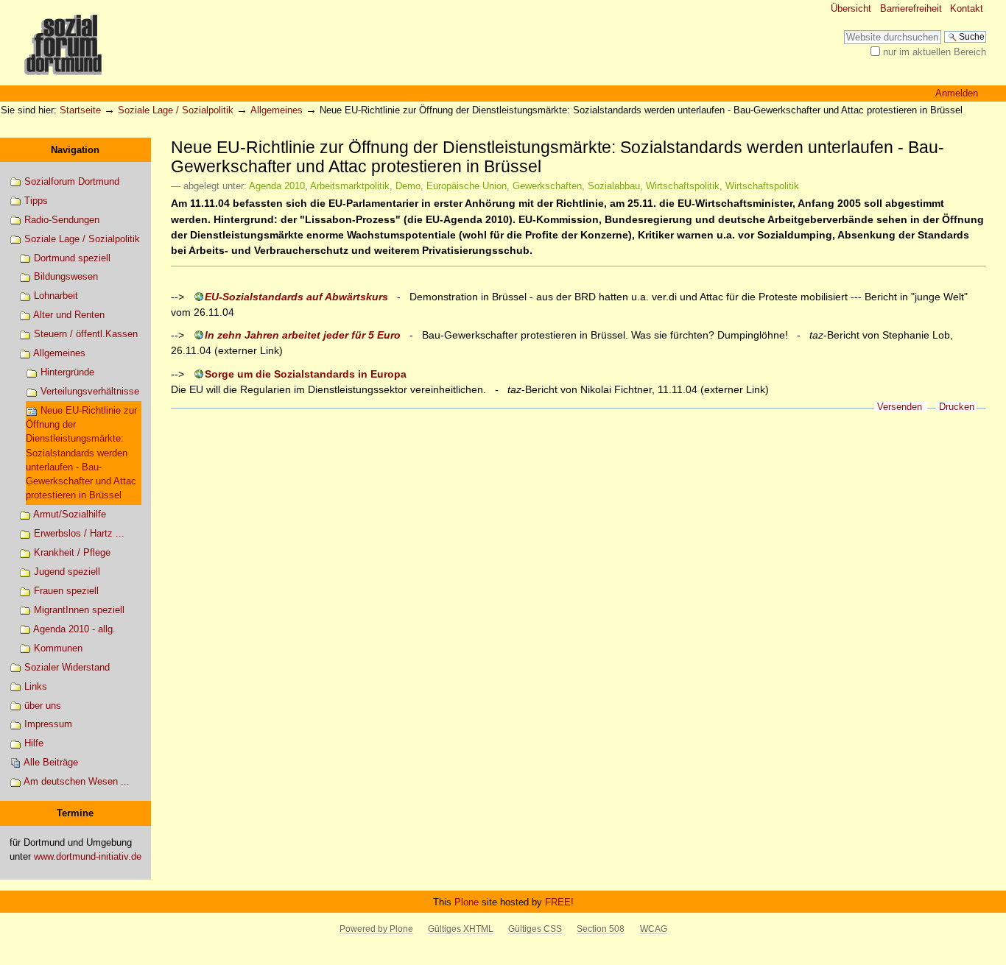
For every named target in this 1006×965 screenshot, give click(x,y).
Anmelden (956, 93)
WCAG (653, 929)
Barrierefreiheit (911, 8)
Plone (466, 902)
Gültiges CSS (535, 929)
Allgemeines (276, 110)
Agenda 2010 (277, 186)
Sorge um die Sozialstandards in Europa (306, 374)
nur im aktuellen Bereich (934, 51)
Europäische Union (466, 186)
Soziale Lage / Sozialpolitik (175, 110)
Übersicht (851, 8)
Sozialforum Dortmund (70, 181)
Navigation (75, 149)
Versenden (899, 407)
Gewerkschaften (547, 186)
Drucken (956, 407)
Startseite (80, 110)
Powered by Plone (376, 929)
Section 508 (601, 929)
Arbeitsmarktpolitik (350, 186)
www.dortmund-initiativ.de (87, 856)
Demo (408, 186)
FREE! (559, 902)
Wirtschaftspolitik (683, 186)
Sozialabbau (614, 186)
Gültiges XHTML (460, 929)
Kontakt (966, 8)
